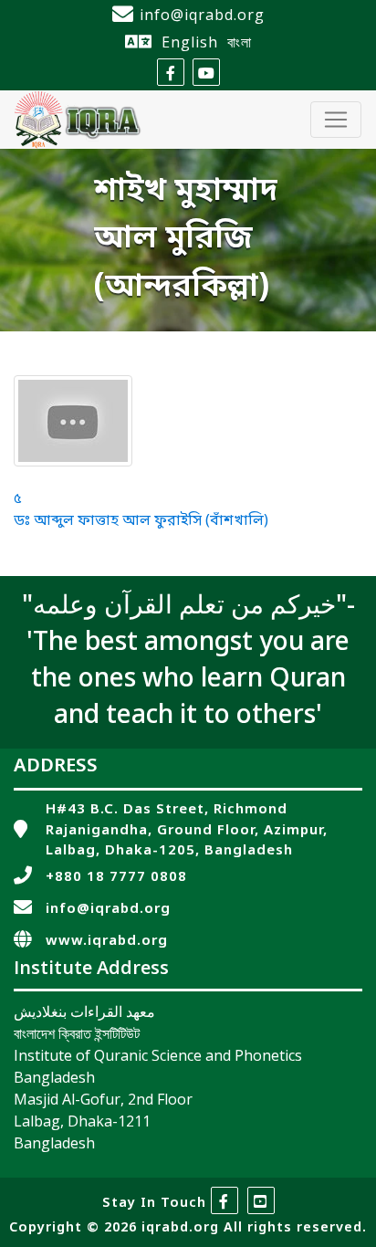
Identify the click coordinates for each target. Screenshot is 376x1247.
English (190, 42)
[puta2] (73, 420)
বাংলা (239, 42)
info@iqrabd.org (202, 15)
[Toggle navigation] (335, 119)
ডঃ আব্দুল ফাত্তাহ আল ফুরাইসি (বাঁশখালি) (141, 521)
